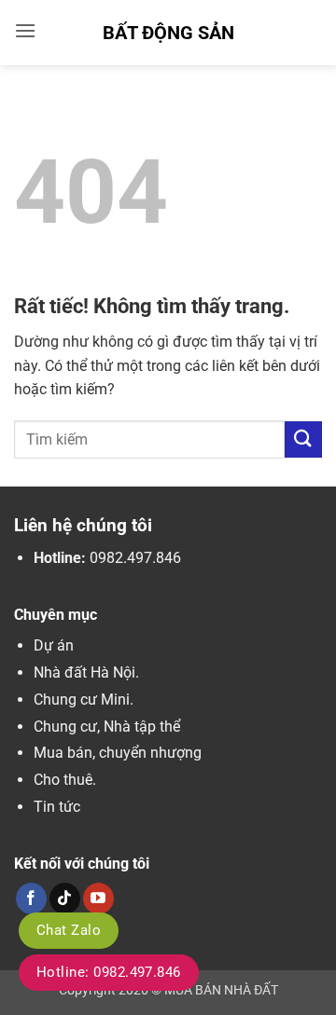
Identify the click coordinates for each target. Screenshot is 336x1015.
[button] (25, 30)
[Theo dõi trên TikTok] (64, 898)
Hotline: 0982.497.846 (108, 972)
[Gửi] (303, 439)
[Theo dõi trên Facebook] (31, 898)
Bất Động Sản (168, 32)
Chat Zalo (68, 930)
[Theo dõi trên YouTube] (98, 898)
